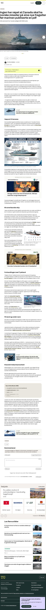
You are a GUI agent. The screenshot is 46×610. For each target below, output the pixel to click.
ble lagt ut (6, 125)
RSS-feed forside (20, 582)
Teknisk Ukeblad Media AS (11, 605)
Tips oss (42, 577)
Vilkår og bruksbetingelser (37, 587)
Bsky (17, 589)
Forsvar (7, 440)
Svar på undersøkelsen (26, 606)
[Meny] (43, 3)
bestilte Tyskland (35, 282)
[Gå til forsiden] (2, 3)
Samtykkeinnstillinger (36, 585)
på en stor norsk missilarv (13, 410)
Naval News (38, 125)
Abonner (38, 3)
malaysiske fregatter (15, 296)
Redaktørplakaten (29, 593)
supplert (6, 285)
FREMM (34, 222)
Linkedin (18, 587)
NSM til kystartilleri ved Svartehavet (21, 330)
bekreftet (13, 231)
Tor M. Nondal (4, 588)
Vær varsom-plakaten (19, 593)
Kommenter (14, 58)
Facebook (18, 585)
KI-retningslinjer (35, 589)
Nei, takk (34, 606)
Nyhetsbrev (34, 582)
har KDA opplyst (8, 278)
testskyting (15, 244)
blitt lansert (14, 306)
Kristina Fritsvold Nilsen (6, 584)
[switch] (39, 70)
